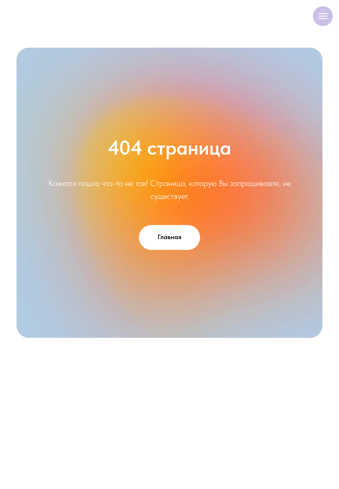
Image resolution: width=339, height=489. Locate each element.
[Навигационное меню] (322, 16)
